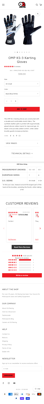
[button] (9, 66)
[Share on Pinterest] (16, 136)
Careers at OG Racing (9, 322)
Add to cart (22, 109)
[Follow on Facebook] (3, 383)
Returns (4, 337)
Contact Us (6, 334)
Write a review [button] (22, 275)
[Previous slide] (4, 228)
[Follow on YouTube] (14, 383)
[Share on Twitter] (13, 136)
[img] (13, 212)
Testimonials (6, 315)
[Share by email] (19, 136)
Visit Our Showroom (9, 312)
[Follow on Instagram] (9, 383)
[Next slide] (40, 228)
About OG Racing (8, 308)
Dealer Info (6, 351)
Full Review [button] (12, 239)
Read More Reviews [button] (22, 247)
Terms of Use (6, 348)
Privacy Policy (7, 344)
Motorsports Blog (8, 319)
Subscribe (8, 375)
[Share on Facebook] (10, 136)
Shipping (5, 341)
